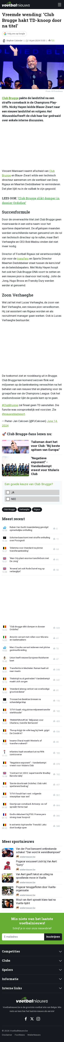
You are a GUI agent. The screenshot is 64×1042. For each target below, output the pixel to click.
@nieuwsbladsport (13, 414)
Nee (13, 499)
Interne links (12, 988)
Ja (12, 492)
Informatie (10, 979)
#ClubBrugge (10, 405)
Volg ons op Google (16, 34)
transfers (23, 258)
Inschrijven (53, 936)
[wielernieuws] (32, 1000)
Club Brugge (10, 98)
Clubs (6, 960)
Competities (11, 951)
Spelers (7, 970)
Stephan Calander (14, 40)
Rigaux (37, 509)
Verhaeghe (24, 509)
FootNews (20, 1034)
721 (52, 40)
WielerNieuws (34, 1034)
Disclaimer (7, 1034)
